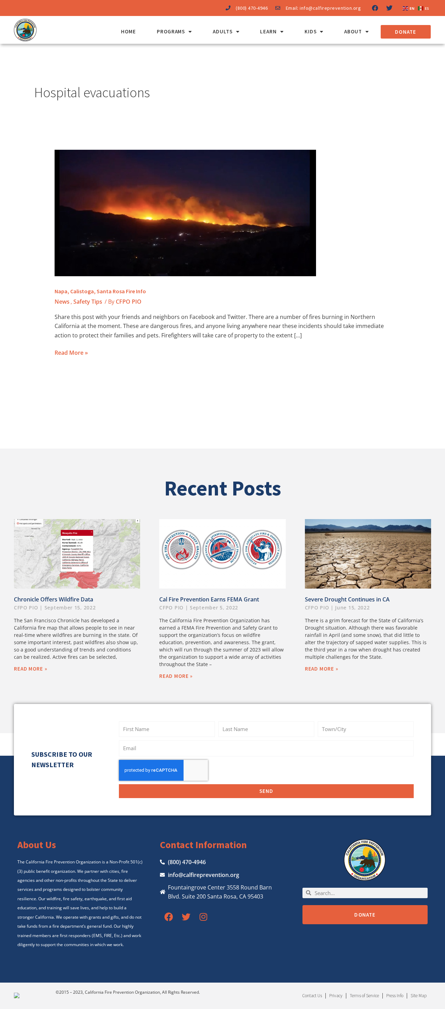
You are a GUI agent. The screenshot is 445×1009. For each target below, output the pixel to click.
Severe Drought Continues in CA (347, 599)
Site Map (419, 996)
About (353, 31)
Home (128, 31)
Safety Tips (87, 301)
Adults (222, 31)
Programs (171, 31)
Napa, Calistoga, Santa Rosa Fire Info (100, 291)
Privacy (335, 996)
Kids (311, 31)
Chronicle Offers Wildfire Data (53, 599)
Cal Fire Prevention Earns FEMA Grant (209, 599)
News (62, 301)
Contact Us (312, 996)
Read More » (71, 352)
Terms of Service (364, 996)
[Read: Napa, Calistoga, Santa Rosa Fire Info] (185, 212)
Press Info (394, 996)
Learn (268, 31)
